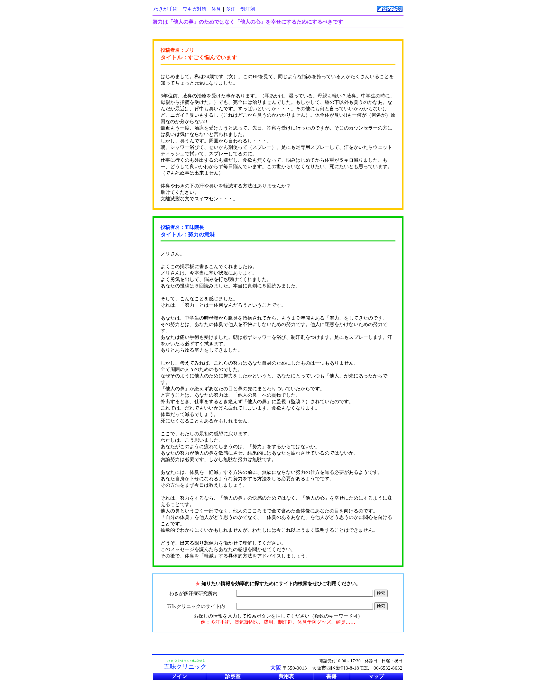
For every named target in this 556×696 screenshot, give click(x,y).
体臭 (216, 9)
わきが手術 (165, 9)
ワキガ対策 (194, 9)
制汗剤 (247, 9)
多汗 (231, 9)
